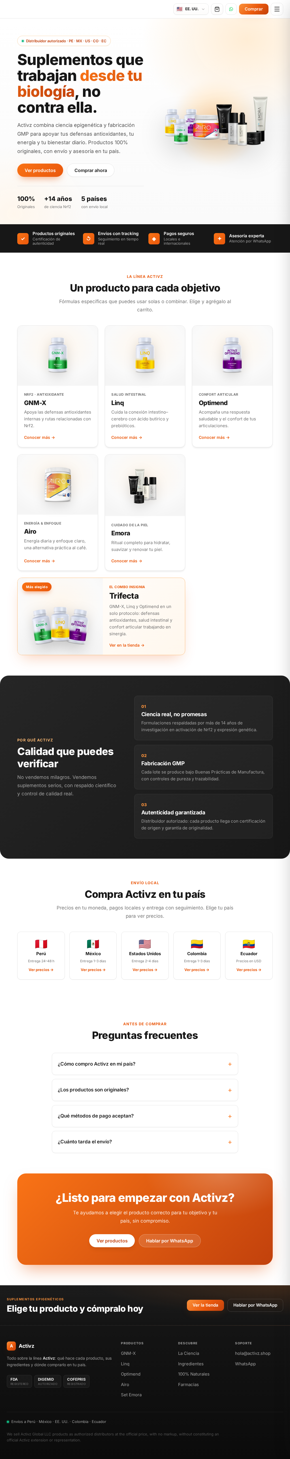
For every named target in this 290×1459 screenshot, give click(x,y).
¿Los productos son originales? (93, 1090)
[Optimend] (232, 356)
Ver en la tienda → (126, 645)
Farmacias (188, 1384)
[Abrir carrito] (217, 9)
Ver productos (40, 170)
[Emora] (145, 485)
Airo (30, 531)
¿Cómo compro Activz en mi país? (96, 1064)
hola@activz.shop (252, 1353)
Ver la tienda (205, 1305)
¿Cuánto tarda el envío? (85, 1141)
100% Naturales (194, 1374)
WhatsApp (245, 1363)
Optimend (213, 402)
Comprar (254, 9)
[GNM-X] (57, 356)
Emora (120, 533)
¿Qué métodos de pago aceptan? (96, 1116)
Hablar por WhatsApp (169, 1241)
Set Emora (131, 1394)
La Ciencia (188, 1353)
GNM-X (35, 402)
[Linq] (145, 356)
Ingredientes (191, 1363)
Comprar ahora (90, 170)
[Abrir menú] (277, 9)
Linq (117, 402)
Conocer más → (39, 437)
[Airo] (57, 484)
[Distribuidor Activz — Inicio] (37, 9)
